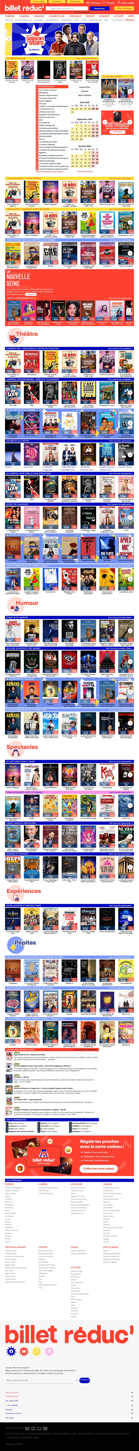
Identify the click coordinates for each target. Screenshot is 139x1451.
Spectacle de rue (77, 1213)
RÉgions (130, 20)
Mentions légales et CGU (65, 1433)
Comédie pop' (44, 1190)
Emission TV (75, 1277)
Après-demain (84, 95)
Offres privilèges (124, 8)
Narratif (106, 1233)
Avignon (38, 20)
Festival (41, 1276)
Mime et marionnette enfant (15, 1268)
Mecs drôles (107, 1205)
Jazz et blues (43, 1262)
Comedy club (108, 1190)
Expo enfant (9, 1270)
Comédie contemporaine (48, 1188)
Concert (104, 16)
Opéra (73, 1193)
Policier (8, 1239)
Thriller (7, 1241)
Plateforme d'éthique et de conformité (112, 1433)
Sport (73, 1296)
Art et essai (9, 1216)
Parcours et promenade (80, 1294)
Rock (40, 1279)
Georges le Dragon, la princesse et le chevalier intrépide (36, 1109)
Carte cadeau (39, 1)
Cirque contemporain (79, 1253)
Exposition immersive (111, 1256)
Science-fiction (10, 1213)
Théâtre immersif (11, 1230)
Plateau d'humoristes (111, 1199)
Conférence (75, 1288)
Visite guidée (75, 1291)
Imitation (106, 1224)
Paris (8, 20)
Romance (8, 1202)
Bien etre (74, 1311)
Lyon (83, 20)
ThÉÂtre (10, 16)
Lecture (8, 1219)
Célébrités (9, 1227)
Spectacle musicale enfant (15, 1282)
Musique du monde (46, 1253)
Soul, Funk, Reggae (46, 1270)
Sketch (105, 1222)
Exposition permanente (112, 1253)
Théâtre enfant (10, 1251)
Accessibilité (13, 1437)
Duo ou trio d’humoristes (112, 1193)
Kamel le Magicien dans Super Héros (28, 1066)
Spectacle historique (78, 1207)
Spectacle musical (77, 1196)
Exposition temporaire (111, 1259)
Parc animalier (76, 1299)
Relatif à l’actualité (110, 1236)
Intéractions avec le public (113, 1227)
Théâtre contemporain (13, 1188)
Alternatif (106, 1230)
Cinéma (74, 1279)
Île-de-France (22, 20)
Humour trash (108, 1216)
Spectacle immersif (78, 1210)
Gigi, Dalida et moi (21, 1054)
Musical (8, 1222)
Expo (131, 16)
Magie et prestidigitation (80, 1205)
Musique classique (46, 1251)
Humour (39, 16)
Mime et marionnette (79, 1199)
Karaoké (74, 1308)
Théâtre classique (11, 1190)
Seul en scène (10, 1193)
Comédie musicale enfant (14, 1256)
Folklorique (43, 1273)
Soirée (73, 1285)
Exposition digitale (110, 1262)
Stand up (106, 1202)
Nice (106, 20)
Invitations (57, 1)
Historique (9, 1207)
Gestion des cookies (30, 1437)
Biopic (7, 1210)
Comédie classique (46, 1193)
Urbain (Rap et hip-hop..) (48, 1285)
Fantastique (9, 1205)
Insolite (73, 1316)
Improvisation (108, 1196)
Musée (105, 1251)
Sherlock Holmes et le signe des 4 (27, 1088)
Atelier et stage (76, 1271)
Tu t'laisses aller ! (21, 1099)
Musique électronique (47, 1265)
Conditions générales (15, 1433)
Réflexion (8, 1224)
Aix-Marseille (52, 20)
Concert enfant (10, 1259)
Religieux (42, 1259)
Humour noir (108, 1213)
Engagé (8, 1236)
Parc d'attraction (77, 1282)
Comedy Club (56, 16)
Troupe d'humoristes (111, 1188)
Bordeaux (67, 20)
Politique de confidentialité (39, 1433)
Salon (73, 1305)
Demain (84, 91)
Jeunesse (8, 1233)
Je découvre (30, 294)
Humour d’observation (111, 1210)
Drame (7, 1196)
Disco (41, 1287)
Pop (40, 1282)
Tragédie (8, 1199)
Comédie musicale (78, 1188)
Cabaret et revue (77, 1190)
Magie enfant (10, 1265)
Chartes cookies (85, 1433)
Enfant (90, 16)
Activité (118, 16)
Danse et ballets (77, 1202)
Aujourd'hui (84, 87)
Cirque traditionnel (78, 1251)
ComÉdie (24, 16)
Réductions (75, 1)
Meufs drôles (108, 1207)
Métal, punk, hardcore (47, 1268)
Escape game (76, 1274)
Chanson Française (46, 1256)
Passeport (18, 1077)
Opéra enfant (10, 1273)
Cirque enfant (10, 1276)
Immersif (74, 1314)
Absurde (106, 1219)
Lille (76, 20)
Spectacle (75, 16)
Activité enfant (10, 1279)
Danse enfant (10, 1262)
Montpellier (95, 20)
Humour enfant (11, 1253)
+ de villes (116, 20)
